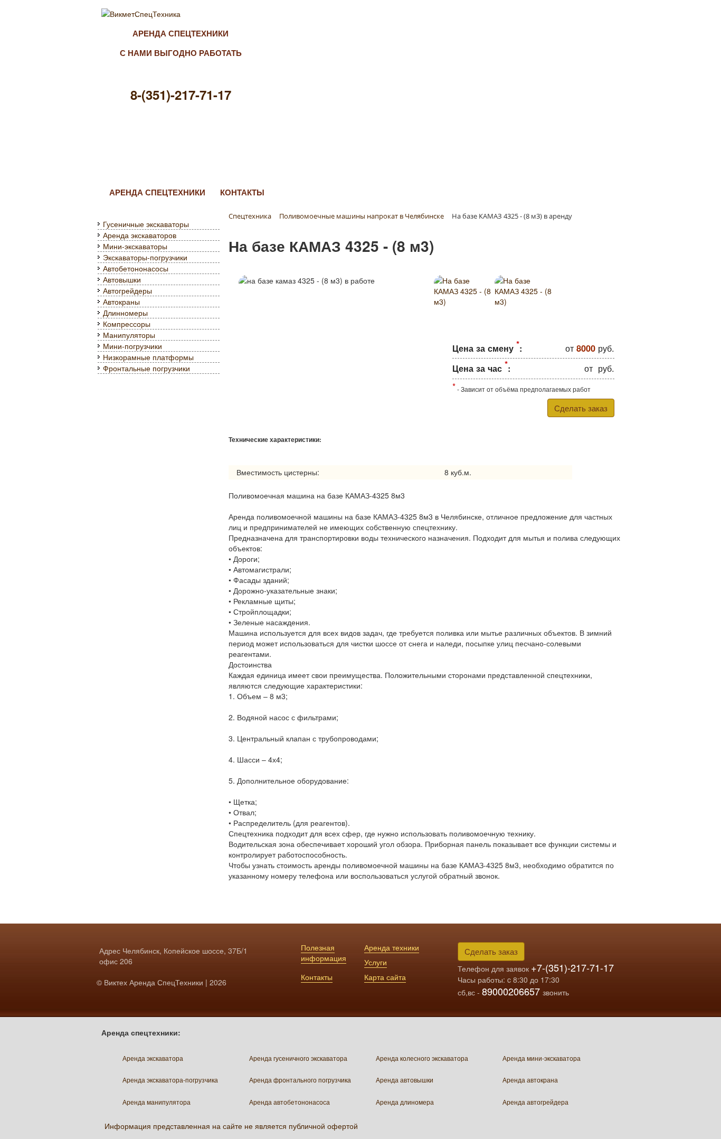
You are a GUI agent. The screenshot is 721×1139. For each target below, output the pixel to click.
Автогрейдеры (127, 290)
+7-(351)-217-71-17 (572, 967)
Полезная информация (323, 952)
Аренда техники (391, 947)
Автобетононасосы (135, 268)
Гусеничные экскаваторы (146, 224)
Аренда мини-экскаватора (541, 1057)
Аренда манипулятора (156, 1101)
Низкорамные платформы (148, 357)
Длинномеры (125, 312)
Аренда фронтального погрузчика (300, 1079)
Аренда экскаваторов (139, 235)
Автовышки (122, 279)
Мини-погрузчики (132, 346)
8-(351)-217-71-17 (180, 94)
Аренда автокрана (530, 1079)
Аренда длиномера (405, 1101)
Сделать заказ (581, 407)
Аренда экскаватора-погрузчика (170, 1079)
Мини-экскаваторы (135, 246)
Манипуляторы (129, 335)
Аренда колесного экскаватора (422, 1057)
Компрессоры (126, 323)
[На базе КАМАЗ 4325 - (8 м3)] (462, 296)
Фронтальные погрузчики (146, 368)
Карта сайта (385, 977)
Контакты (317, 977)
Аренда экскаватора (152, 1057)
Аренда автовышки (404, 1079)
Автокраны (121, 301)
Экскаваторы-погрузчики (145, 257)
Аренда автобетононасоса (289, 1101)
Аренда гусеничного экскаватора (298, 1057)
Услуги (375, 962)
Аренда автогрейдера (535, 1101)
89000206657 (512, 991)
